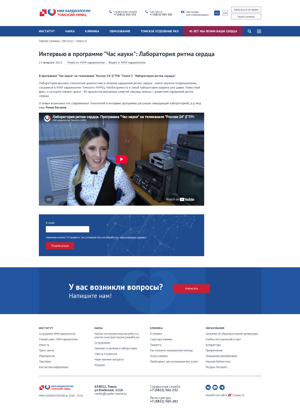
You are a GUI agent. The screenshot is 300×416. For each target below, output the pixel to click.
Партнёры (45, 361)
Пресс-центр (46, 350)
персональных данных (133, 237)
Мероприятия (47, 356)
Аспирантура (213, 344)
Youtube (215, 387)
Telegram (222, 387)
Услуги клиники (159, 356)
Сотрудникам (102, 342)
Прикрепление (214, 350)
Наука (70, 31)
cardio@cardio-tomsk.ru (110, 394)
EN (225, 13)
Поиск (249, 31)
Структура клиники (161, 339)
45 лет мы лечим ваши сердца (213, 31)
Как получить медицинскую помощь (171, 350)
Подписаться (60, 246)
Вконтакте (208, 387)
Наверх (286, 402)
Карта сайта (259, 31)
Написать (191, 288)
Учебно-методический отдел (223, 339)
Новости (81, 41)
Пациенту (155, 344)
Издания (99, 365)
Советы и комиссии (105, 353)
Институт (47, 31)
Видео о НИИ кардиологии (127, 62)
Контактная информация (53, 367)
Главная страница (49, 41)
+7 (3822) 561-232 (164, 390)
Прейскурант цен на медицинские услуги (174, 361)
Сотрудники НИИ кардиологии (57, 333)
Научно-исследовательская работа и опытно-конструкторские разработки (116, 335)
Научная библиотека (218, 361)
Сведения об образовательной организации (232, 333)
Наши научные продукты (109, 359)
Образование (120, 31)
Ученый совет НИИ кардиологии (58, 339)
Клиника (92, 31)
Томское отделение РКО (160, 31)
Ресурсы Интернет (217, 367)
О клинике (156, 333)
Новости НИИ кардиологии (86, 62)
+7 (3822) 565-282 (164, 401)
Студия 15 (238, 395)
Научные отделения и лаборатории (115, 348)
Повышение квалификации (221, 356)
